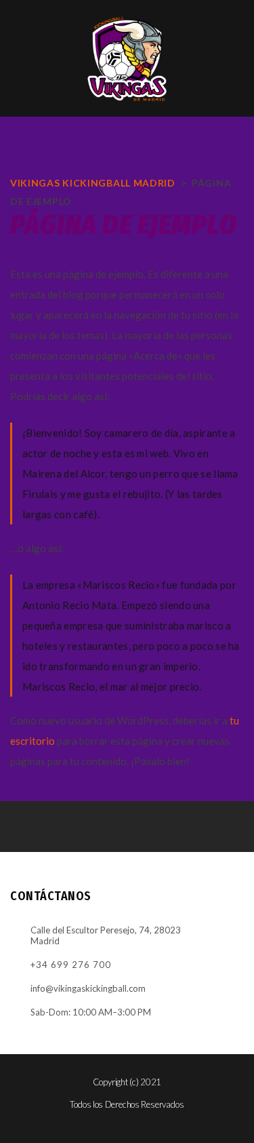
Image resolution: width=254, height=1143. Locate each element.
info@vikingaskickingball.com (88, 988)
